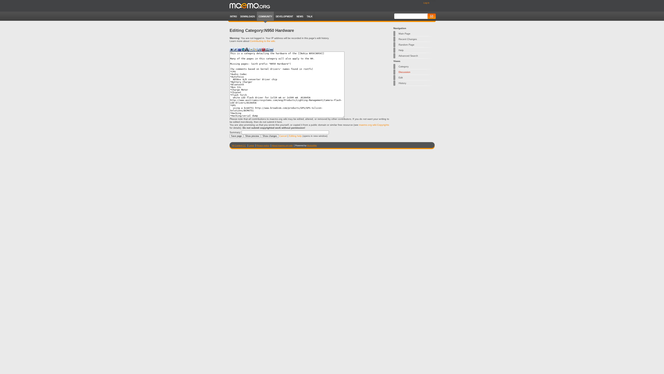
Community (265, 16)
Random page (406, 44)
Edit (401, 77)
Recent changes (408, 39)
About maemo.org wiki (282, 145)
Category (404, 66)
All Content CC (239, 145)
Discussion (404, 72)
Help (401, 50)
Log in (426, 3)
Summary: (235, 132)
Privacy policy (262, 145)
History (402, 83)
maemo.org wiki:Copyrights (374, 124)
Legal (251, 145)
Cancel (283, 136)
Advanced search (408, 55)
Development (284, 16)
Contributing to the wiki (262, 41)
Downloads (247, 16)
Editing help (295, 136)
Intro (233, 16)
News (300, 16)
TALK (309, 16)
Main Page (404, 33)
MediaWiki (312, 145)
